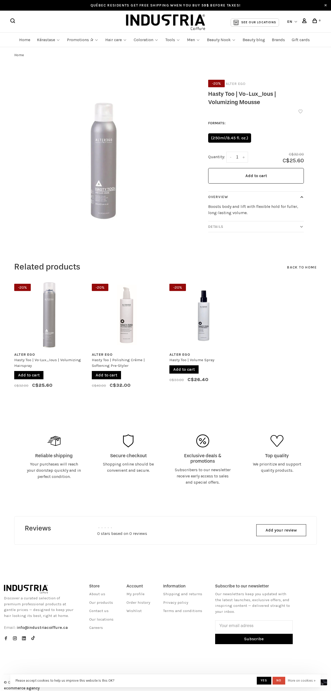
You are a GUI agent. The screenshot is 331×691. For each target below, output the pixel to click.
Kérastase (46, 39)
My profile (135, 594)
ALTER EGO (236, 84)
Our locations (101, 619)
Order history (138, 602)
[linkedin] (24, 638)
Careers (96, 627)
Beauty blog (254, 39)
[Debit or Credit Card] (322, 683)
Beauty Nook (219, 39)
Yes (264, 680)
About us (97, 594)
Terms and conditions (182, 610)
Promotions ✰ (80, 39)
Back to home (302, 267)
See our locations (258, 22)
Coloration (143, 39)
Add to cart (256, 175)
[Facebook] (6, 638)
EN (290, 21)
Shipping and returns (182, 594)
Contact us (99, 610)
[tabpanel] (49, 338)
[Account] (305, 21)
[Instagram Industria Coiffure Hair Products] (15, 638)
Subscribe (254, 638)
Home (24, 39)
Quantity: (216, 156)
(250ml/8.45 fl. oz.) (229, 137)
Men (191, 39)
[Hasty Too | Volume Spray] (204, 315)
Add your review (281, 530)
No (278, 680)
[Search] (13, 21)
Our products (101, 602)
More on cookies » (301, 680)
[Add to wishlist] (300, 112)
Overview (218, 197)
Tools (170, 39)
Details (215, 226)
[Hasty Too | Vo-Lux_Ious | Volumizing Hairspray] (49, 315)
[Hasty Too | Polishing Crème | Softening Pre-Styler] (127, 315)
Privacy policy (175, 602)
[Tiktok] (33, 638)
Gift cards (301, 39)
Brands (278, 39)
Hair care (113, 39)
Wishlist (134, 610)
